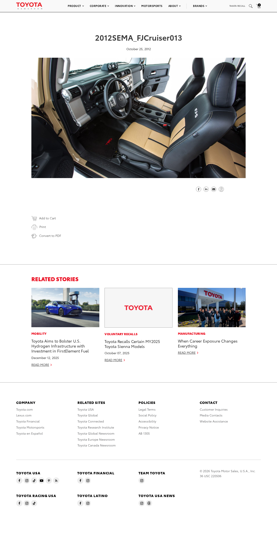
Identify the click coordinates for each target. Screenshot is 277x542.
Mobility (39, 333)
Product (74, 6)
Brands (198, 6)
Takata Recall (237, 5)
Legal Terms (147, 409)
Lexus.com (24, 415)
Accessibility (147, 421)
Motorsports (152, 6)
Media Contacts (211, 415)
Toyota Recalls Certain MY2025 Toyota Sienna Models (132, 343)
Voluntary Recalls (121, 334)
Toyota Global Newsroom (95, 433)
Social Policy (147, 415)
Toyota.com (24, 409)
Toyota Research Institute (95, 427)
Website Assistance (214, 421)
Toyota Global (87, 415)
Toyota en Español (29, 433)
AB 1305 (144, 433)
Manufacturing (192, 333)
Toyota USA (85, 409)
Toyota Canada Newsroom (96, 445)
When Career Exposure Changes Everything (208, 343)
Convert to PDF (50, 235)
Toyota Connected (90, 421)
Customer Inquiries (214, 409)
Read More (40, 364)
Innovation (124, 6)
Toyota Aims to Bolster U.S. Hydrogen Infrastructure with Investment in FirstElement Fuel (60, 346)
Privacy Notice (148, 427)
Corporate (98, 6)
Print (42, 227)
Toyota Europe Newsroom (96, 439)
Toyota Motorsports (30, 427)
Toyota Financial (28, 421)
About (173, 6)
